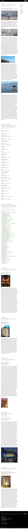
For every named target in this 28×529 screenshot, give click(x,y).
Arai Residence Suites (4, 241)
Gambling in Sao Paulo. (8, 5)
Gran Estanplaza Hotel (8, 318)
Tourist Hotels (5, 124)
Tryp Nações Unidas (4, 222)
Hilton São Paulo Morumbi (6, 414)
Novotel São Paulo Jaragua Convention (7, 220)
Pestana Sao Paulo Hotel (9, 468)
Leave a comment (8, 6)
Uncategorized (9, 124)
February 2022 (21, 6)
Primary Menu (27, 1)
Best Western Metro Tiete (5, 215)
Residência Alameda (4, 248)
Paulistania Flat (4, 251)
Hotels (2, 124)
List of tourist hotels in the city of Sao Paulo (9, 126)
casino (6, 37)
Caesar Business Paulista (5, 229)
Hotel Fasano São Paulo (8, 269)
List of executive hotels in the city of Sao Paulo (8, 206)
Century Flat (3, 211)
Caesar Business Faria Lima (5, 227)
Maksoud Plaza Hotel (8, 359)
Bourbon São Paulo (4, 246)
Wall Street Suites (4, 253)
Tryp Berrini (3, 225)
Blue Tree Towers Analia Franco (6, 232)
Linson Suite (3, 262)
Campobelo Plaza (4, 258)
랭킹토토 (2, 93)
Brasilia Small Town (4, 255)
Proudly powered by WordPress (4, 527)
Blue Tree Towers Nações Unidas (6, 234)
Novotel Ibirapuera (4, 218)
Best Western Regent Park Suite (6, 213)
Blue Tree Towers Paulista (5, 239)
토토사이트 (6, 96)
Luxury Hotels (5, 317)
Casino (2, 3)
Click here (19, 528)
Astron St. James (4, 244)
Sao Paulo (2, 0)
